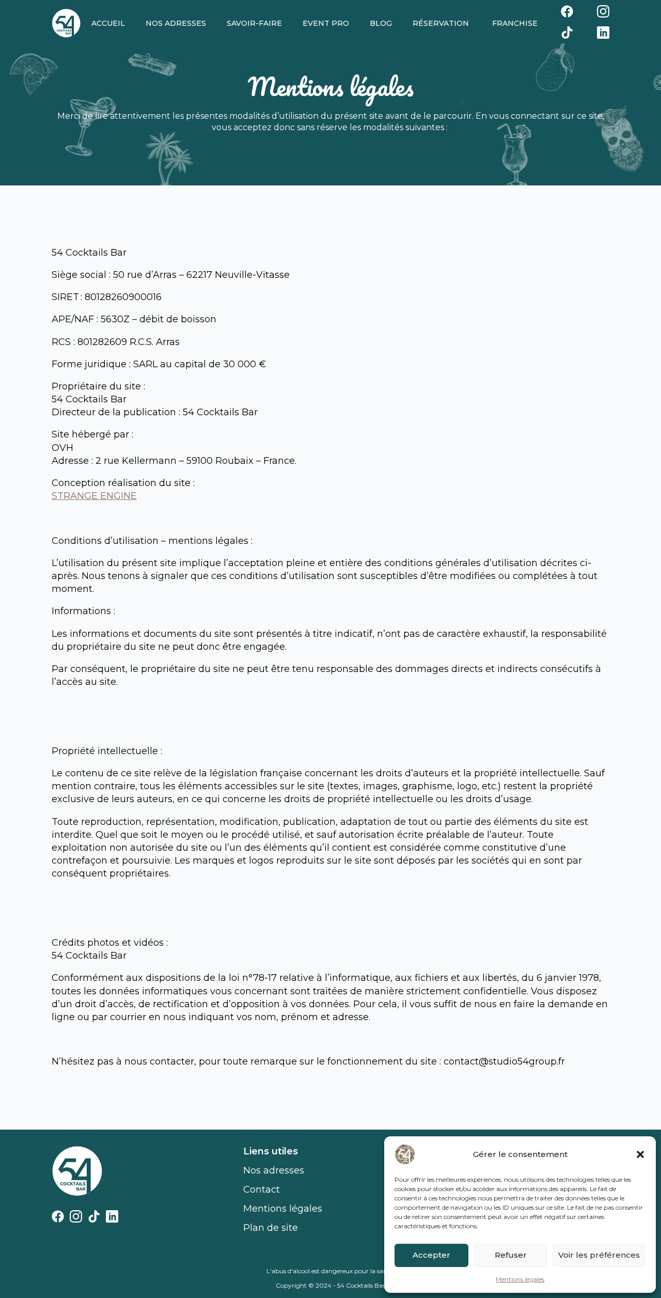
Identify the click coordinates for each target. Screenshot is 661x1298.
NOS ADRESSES (176, 23)
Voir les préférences (599, 1255)
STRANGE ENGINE (94, 496)
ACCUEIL (108, 23)
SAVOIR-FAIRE (254, 23)
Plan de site (270, 1227)
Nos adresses (273, 1170)
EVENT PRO (326, 23)
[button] (640, 1154)
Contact (261, 1189)
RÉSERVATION (441, 23)
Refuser (511, 1255)
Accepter (431, 1255)
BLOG (381, 23)
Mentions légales (520, 1279)
